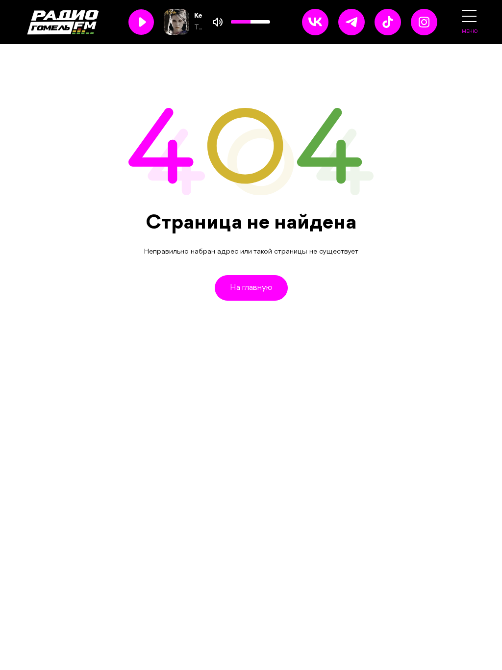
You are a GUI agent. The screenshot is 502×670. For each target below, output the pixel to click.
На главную (251, 287)
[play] (141, 22)
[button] (469, 16)
